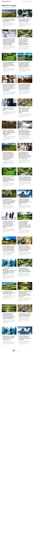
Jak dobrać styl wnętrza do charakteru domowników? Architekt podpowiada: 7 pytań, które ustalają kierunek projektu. (25, 201)
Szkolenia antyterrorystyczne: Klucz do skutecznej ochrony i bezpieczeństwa (9, 20)
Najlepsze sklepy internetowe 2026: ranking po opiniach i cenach (9, 109)
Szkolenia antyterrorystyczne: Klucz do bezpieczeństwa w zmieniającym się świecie (25, 20)
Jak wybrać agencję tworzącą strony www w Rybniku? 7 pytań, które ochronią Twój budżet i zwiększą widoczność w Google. (9, 64)
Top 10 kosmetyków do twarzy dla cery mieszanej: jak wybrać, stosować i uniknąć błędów (25, 315)
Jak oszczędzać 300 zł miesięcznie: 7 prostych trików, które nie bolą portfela (9, 292)
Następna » (18, 350)
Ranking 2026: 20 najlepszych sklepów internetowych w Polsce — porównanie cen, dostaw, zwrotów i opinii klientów (25, 110)
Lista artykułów (24, 1)
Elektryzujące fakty (6, 1)
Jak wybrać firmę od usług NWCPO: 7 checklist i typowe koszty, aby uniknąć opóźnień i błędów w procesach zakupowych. (9, 132)
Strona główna (30, 1)
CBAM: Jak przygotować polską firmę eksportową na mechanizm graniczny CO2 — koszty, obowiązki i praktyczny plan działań (25, 294)
